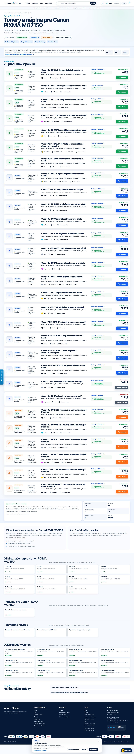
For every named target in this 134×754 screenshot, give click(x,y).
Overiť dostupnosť (121, 387)
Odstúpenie (117, 741)
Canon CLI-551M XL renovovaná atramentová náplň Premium (63, 455)
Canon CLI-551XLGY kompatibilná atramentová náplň (62, 100)
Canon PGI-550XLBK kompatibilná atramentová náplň (62, 160)
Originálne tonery (40, 42)
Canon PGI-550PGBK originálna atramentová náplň (63, 322)
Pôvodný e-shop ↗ (89, 730)
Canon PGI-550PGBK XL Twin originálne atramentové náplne (59, 352)
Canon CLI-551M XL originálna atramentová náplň (63, 263)
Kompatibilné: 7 (22, 37)
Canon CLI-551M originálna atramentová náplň (61, 396)
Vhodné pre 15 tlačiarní (97, 99)
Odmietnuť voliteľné (73, 749)
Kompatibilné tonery (26, 42)
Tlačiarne (11, 13)
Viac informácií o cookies (40, 750)
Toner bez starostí (89, 714)
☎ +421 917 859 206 (112, 710)
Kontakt (36, 710)
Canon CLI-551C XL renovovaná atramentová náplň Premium (63, 426)
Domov (6, 13)
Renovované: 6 (47, 37)
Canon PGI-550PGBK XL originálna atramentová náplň (62, 337)
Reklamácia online (38, 721)
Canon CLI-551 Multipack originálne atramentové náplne (62, 175)
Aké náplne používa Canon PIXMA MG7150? (65, 687)
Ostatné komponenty (64, 716)
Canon (17, 13)
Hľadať (93, 3)
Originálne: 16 (35, 37)
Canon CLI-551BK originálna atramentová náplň (62, 189)
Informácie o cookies (90, 725)
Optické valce (62, 714)
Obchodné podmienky (39, 725)
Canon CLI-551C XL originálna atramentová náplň (62, 233)
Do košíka (123, 77)
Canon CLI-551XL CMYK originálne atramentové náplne (62, 278)
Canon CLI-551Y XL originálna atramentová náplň (62, 307)
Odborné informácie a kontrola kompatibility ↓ (19, 54)
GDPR (86, 721)
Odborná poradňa (38, 714)
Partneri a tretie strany (90, 723)
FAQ (35, 712)
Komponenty (48, 3)
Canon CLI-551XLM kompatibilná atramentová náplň (64, 115)
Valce (41, 3)
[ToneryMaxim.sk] (11, 708)
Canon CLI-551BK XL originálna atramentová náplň (63, 204)
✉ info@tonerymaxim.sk (113, 712)
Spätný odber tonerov (90, 716)
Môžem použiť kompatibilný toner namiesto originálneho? (70, 692)
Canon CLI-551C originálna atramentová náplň (61, 219)
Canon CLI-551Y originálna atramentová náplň (61, 292)
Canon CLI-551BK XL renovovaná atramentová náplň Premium (64, 411)
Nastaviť (84, 749)
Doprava (36, 716)
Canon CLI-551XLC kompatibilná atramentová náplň (64, 86)
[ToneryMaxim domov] (12, 3)
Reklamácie (37, 719)
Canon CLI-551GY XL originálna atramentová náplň (63, 248)
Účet (124, 3)
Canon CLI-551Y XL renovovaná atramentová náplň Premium (63, 470)
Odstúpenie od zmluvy (40, 723)
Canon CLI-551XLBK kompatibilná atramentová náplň (62, 71)
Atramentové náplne (64, 712)
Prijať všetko (93, 749)
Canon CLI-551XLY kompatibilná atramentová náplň (64, 130)
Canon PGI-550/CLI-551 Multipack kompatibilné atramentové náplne (62, 145)
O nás (86, 710)
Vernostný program (89, 719)
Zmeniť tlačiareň (52, 42)
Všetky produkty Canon (11, 42)
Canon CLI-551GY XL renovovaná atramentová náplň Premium (64, 441)
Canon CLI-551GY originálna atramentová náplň (62, 381)
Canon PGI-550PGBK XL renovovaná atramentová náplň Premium (63, 485)
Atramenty (35, 3)
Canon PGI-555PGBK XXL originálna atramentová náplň (63, 366)
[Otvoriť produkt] (33, 74)
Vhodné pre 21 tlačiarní (97, 69)
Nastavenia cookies (89, 728)
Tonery (28, 3)
